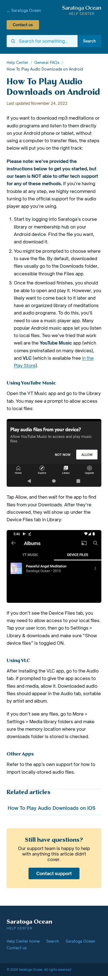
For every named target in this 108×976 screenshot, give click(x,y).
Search (89, 41)
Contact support (54, 873)
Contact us (23, 25)
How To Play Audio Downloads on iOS (52, 808)
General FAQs (46, 62)
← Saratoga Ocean (24, 10)
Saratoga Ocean (80, 941)
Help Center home (23, 941)
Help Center (17, 62)
